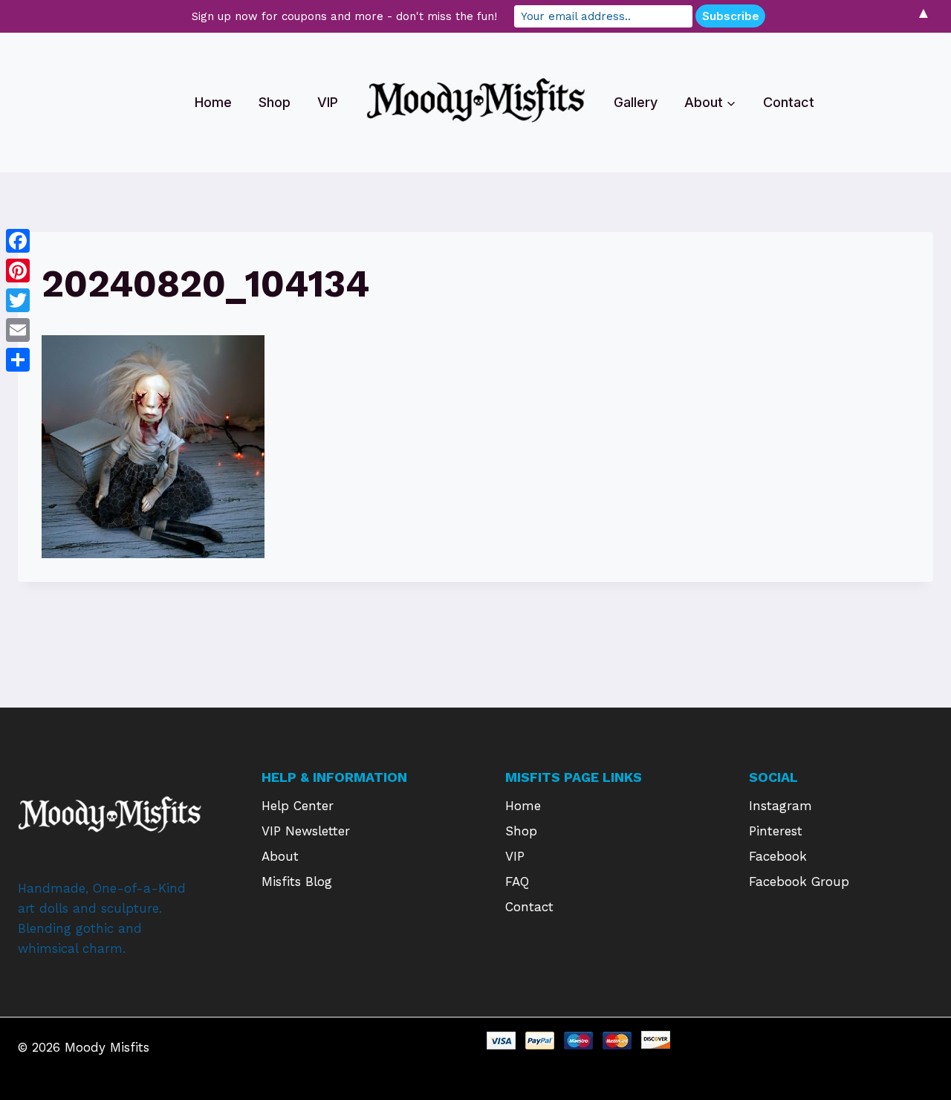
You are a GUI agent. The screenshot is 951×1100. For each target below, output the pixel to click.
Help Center (298, 805)
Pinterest (775, 831)
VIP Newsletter (306, 831)
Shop (275, 102)
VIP (327, 102)
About (280, 856)
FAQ (517, 881)
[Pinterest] (18, 270)
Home (213, 102)
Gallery (636, 102)
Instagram (780, 805)
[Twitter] (18, 300)
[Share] (18, 360)
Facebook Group (799, 881)
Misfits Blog (297, 881)
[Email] (18, 330)
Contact (788, 102)
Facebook (778, 856)
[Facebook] (18, 241)
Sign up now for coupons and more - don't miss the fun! (344, 16)
